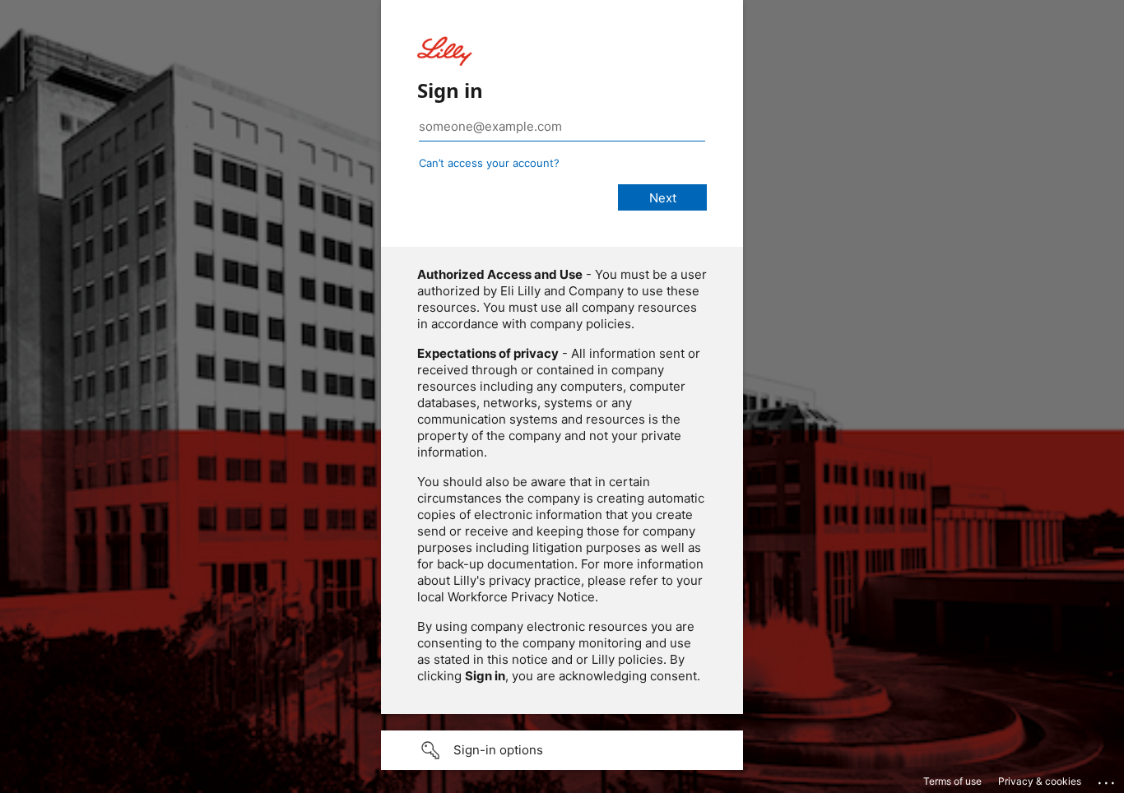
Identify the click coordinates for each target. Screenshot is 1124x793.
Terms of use (952, 781)
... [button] (1107, 779)
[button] (562, 750)
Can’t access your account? (489, 162)
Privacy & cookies (1039, 781)
